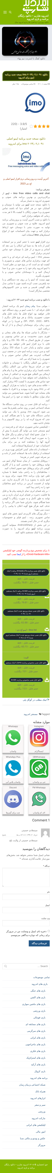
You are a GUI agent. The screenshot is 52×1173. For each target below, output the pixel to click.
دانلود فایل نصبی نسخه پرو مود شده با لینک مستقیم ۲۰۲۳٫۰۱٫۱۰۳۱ (26, 612)
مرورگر (41, 1145)
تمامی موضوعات (27, 84)
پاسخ (4, 835)
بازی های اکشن (37, 997)
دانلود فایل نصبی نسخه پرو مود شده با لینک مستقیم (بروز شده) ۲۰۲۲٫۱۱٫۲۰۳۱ (26, 636)
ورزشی (41, 1111)
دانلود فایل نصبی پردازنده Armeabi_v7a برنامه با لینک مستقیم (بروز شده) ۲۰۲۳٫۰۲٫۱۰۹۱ (26, 572)
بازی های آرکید (38, 1064)
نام (48, 892)
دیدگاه (46, 866)
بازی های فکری (37, 1051)
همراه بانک (40, 1091)
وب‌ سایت (45, 918)
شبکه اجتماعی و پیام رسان (32, 1084)
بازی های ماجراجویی (35, 1044)
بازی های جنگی (37, 990)
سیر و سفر (40, 1104)
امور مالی (40, 1131)
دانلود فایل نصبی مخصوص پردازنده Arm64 (26, 680)
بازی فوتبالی (39, 1017)
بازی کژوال (39, 1071)
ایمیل (47, 905)
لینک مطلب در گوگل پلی (35, 699)
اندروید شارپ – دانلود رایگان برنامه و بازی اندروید (33, 17)
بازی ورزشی (39, 1010)
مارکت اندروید (38, 1118)
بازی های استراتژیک (35, 1057)
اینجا (19, 554)
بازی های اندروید (40, 983)
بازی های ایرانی (37, 1037)
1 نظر (14, 84)
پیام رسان (30, 306)
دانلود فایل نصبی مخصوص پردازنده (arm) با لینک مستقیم (26, 663)
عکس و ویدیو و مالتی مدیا (32, 1138)
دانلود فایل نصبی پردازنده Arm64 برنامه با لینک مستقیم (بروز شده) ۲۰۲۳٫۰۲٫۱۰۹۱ (26, 592)
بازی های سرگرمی (36, 1030)
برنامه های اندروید (39, 1077)
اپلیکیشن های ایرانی (35, 1124)
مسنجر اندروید (31, 714)
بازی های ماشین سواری (33, 1004)
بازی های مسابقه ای (35, 1024)
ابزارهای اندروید (37, 1098)
